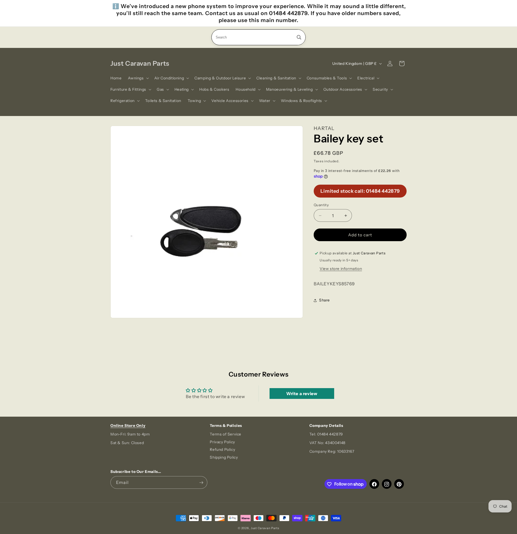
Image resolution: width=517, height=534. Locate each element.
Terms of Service (225, 434)
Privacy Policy (222, 442)
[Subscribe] (201, 482)
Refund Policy (222, 449)
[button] (138, 78)
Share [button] (324, 300)
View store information (341, 268)
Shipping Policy (224, 457)
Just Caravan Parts (265, 528)
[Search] (299, 37)
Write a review (301, 393)
